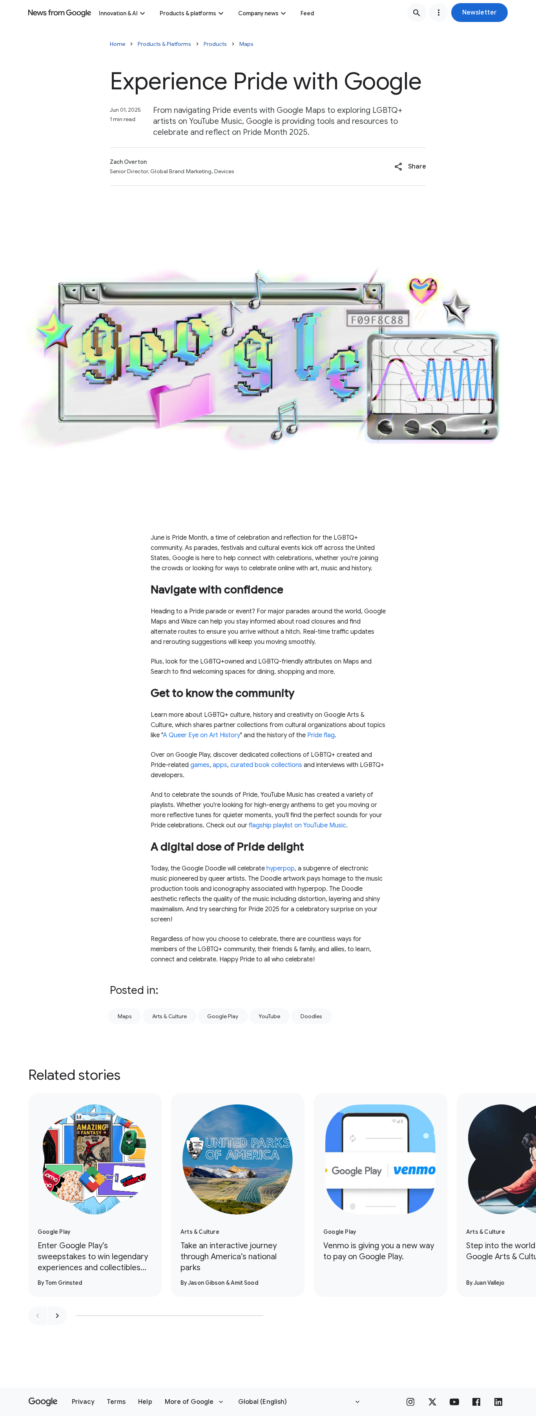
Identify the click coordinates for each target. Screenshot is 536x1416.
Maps (246, 43)
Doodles (311, 1016)
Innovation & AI (118, 13)
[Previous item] (37, 1315)
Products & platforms (188, 13)
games (200, 765)
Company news (258, 13)
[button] (479, 12)
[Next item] (57, 1315)
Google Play (222, 1016)
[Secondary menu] (438, 12)
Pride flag (321, 735)
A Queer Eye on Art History (201, 735)
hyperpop (280, 868)
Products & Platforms (164, 43)
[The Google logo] (43, 1402)
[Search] (416, 12)
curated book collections (266, 765)
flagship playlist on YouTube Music (297, 825)
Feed (307, 13)
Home (117, 43)
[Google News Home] (59, 12)
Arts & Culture (169, 1016)
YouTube (269, 1016)
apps (220, 765)
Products (215, 43)
